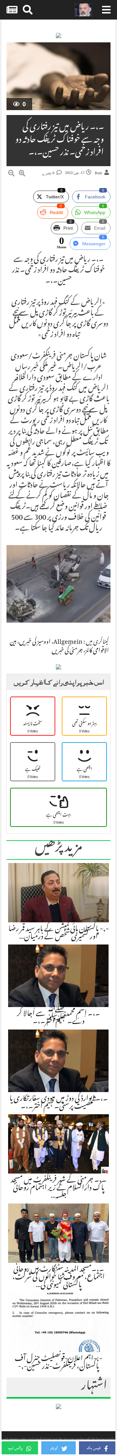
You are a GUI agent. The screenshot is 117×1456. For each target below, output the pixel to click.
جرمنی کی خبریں (67, 651)
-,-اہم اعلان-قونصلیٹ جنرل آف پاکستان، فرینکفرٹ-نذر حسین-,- (58, 1363)
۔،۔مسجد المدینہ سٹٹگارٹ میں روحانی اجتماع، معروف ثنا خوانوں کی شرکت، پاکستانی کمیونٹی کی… (58, 1278)
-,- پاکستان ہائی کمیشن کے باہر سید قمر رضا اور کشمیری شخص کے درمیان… (58, 933)
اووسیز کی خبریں (35, 642)
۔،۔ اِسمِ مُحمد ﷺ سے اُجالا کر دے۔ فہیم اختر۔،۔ (58, 1018)
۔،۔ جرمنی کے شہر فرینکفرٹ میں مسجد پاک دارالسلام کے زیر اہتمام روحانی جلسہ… (59, 1188)
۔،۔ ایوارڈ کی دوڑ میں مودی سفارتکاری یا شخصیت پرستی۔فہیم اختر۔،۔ (58, 1103)
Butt (98, 173)
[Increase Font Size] (22, 174)
